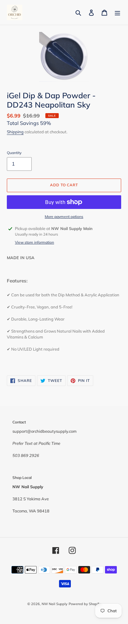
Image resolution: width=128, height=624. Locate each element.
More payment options (64, 216)
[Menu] (117, 12)
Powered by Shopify (85, 604)
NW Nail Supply (54, 604)
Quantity (14, 152)
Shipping (15, 131)
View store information (34, 242)
